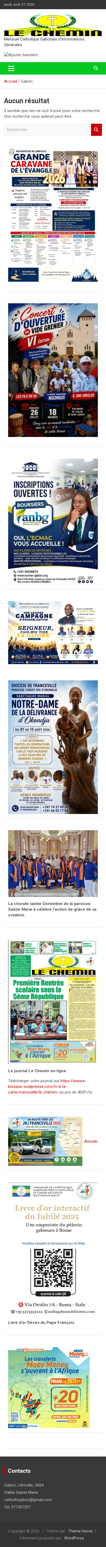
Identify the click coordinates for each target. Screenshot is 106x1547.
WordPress (74, 1538)
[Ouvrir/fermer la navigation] (11, 68)
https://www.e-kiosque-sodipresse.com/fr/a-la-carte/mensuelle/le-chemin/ (47, 1086)
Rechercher (96, 130)
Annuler (91, 1141)
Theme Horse (80, 1531)
